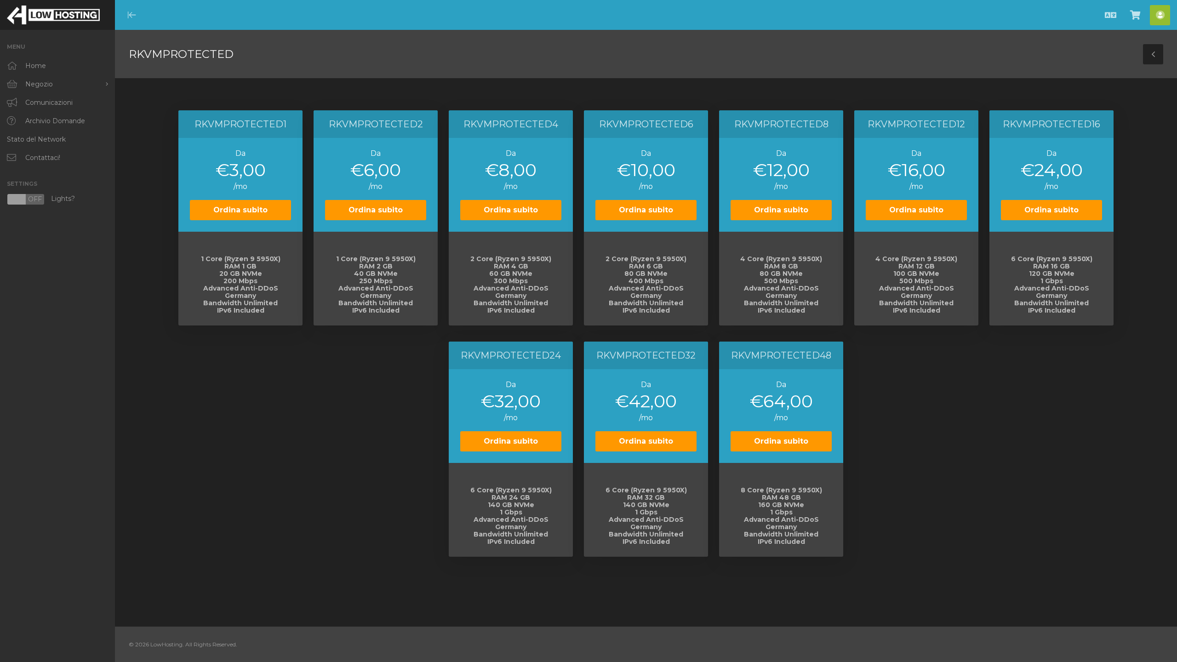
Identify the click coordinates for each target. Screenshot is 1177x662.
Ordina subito (240, 209)
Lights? (41, 199)
